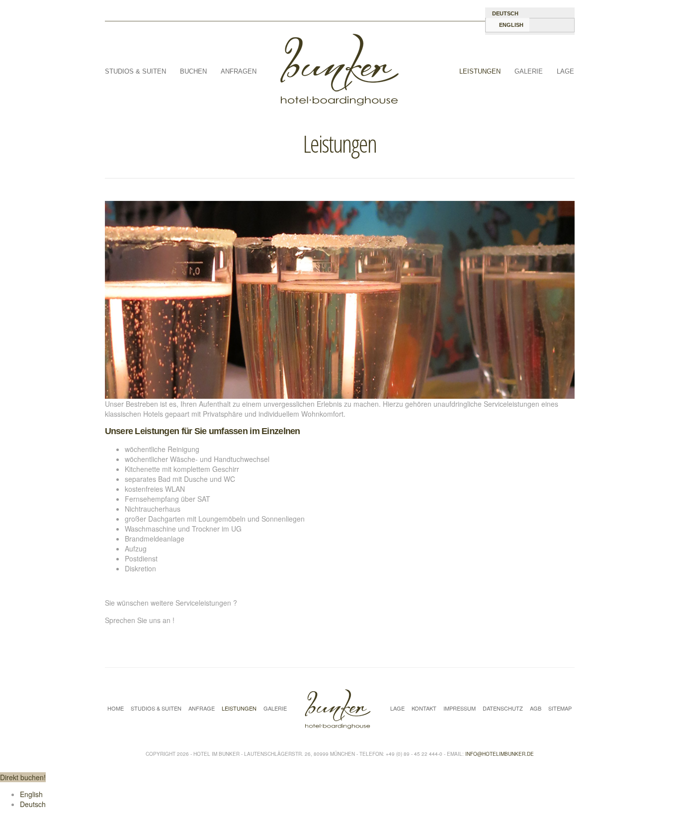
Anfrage (201, 708)
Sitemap (560, 708)
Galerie (528, 71)
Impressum (459, 708)
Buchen (193, 71)
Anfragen (238, 71)
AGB (535, 708)
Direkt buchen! (23, 777)
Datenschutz (503, 708)
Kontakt (424, 708)
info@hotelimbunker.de (499, 753)
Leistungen (480, 71)
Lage (565, 71)
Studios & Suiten (135, 71)
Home (115, 708)
